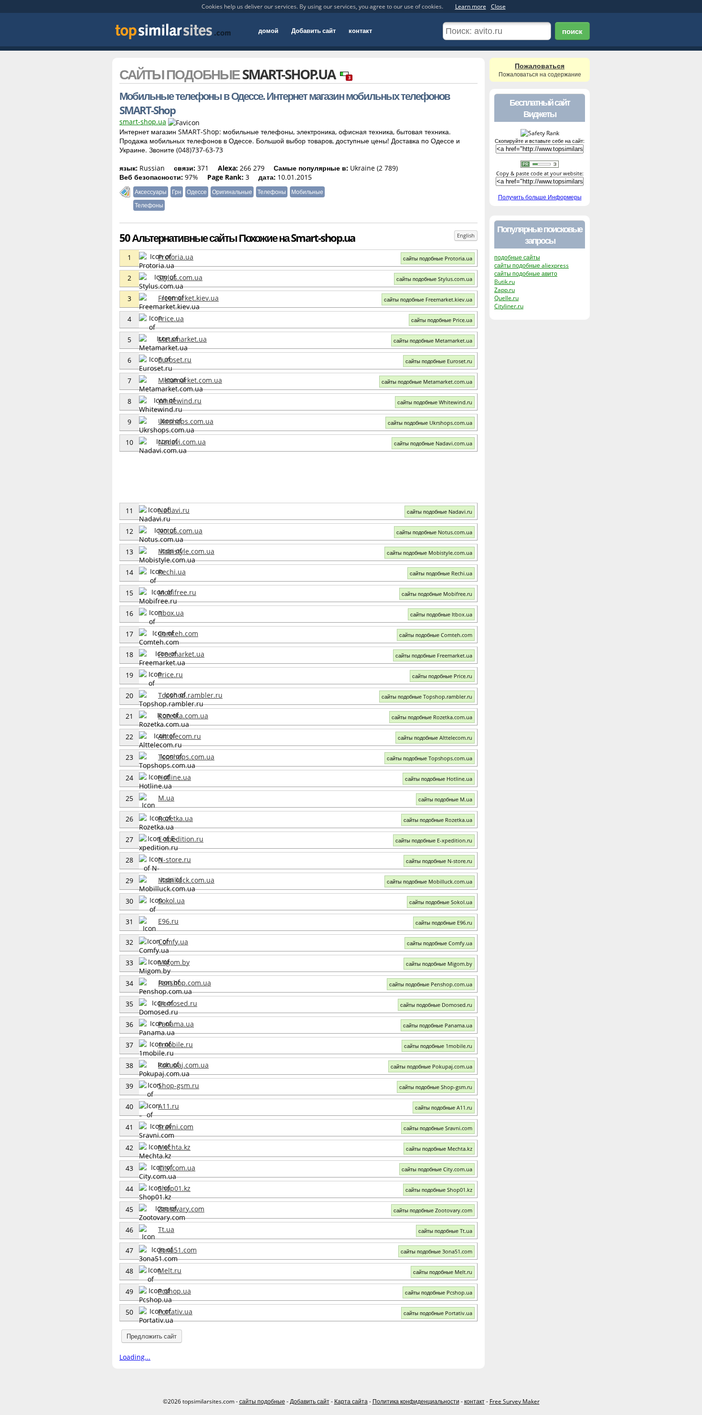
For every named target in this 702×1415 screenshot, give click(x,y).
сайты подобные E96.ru (443, 922)
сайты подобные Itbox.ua (441, 614)
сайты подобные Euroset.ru (438, 361)
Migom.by (174, 962)
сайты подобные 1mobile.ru (438, 1045)
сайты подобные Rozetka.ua (438, 819)
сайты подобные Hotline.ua (438, 778)
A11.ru (168, 1106)
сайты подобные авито (525, 274)
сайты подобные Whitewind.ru (434, 402)
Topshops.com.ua (186, 756)
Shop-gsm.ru (178, 1085)
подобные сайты (517, 257)
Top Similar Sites (173, 31)
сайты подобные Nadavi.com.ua (433, 443)
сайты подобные (262, 1401)
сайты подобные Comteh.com (435, 634)
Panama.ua (176, 1023)
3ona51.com (177, 1249)
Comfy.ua (173, 941)
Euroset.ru (174, 359)
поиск (572, 31)
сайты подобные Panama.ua (437, 1025)
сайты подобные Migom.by (439, 963)
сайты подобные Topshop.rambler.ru (427, 696)
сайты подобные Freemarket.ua (433, 655)
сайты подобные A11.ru (443, 1107)
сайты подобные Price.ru (442, 676)
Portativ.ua (175, 1311)
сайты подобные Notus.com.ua (434, 532)
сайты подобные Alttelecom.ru (435, 737)
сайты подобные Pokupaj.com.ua (431, 1066)
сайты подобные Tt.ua (445, 1230)
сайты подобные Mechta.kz (439, 1148)
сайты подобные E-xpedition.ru (433, 840)
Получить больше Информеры (540, 197)
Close (498, 6)
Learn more (470, 6)
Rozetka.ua (175, 818)
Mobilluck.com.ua (186, 880)
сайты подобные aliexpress (531, 265)
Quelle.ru (506, 298)
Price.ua (171, 318)
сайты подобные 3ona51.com (436, 1251)
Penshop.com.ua (184, 982)
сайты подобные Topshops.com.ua (429, 758)
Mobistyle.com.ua (186, 551)
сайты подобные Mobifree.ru (437, 593)
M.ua (166, 797)
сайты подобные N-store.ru (439, 860)
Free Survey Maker (514, 1401)
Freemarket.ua (181, 654)
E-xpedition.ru (180, 838)
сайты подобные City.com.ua (437, 1169)
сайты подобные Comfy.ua (439, 943)
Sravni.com (175, 1126)
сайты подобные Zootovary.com (433, 1210)
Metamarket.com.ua (190, 380)
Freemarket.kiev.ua (188, 297)
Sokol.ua (171, 900)
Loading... (134, 1356)
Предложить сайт (152, 1336)
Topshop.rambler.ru (190, 695)
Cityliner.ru (508, 306)
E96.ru (168, 921)
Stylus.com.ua (180, 277)
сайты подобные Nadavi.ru (439, 511)
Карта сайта (351, 1401)
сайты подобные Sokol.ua (440, 902)
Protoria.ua (175, 256)
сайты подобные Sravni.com (438, 1128)
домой (268, 30)
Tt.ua (166, 1229)
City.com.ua (176, 1167)
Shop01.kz (174, 1188)
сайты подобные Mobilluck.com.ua (429, 881)
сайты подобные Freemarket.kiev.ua (428, 299)
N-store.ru (174, 859)
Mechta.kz (174, 1147)
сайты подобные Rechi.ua (441, 573)
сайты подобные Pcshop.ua (438, 1292)
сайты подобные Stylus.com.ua (434, 278)
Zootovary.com (181, 1208)
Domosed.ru (177, 1003)
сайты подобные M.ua (445, 799)
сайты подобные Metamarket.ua (433, 340)
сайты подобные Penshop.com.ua (430, 984)
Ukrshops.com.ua (185, 421)
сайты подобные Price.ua (441, 320)
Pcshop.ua (174, 1291)
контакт (360, 30)
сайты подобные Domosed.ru (436, 1004)
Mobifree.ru (177, 592)
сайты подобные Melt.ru (442, 1271)
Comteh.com (178, 633)
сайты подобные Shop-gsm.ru (435, 1087)
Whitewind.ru (180, 400)
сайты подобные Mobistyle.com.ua (429, 552)
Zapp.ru (504, 290)
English (466, 235)
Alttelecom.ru (179, 736)
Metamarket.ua (182, 339)
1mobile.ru (175, 1044)
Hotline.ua (174, 777)
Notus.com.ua (180, 530)
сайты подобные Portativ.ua (438, 1313)
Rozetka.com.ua (183, 715)
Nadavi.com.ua (182, 441)
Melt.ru (169, 1270)
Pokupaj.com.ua (183, 1064)
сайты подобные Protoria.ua (437, 258)
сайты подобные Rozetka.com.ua (432, 717)
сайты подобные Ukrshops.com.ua (430, 422)
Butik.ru (504, 282)
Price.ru (170, 674)
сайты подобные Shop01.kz (438, 1189)
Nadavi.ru (174, 510)
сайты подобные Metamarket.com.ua (427, 381)
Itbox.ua (171, 612)
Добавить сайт (313, 30)
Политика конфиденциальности (415, 1401)
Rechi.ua (172, 571)
